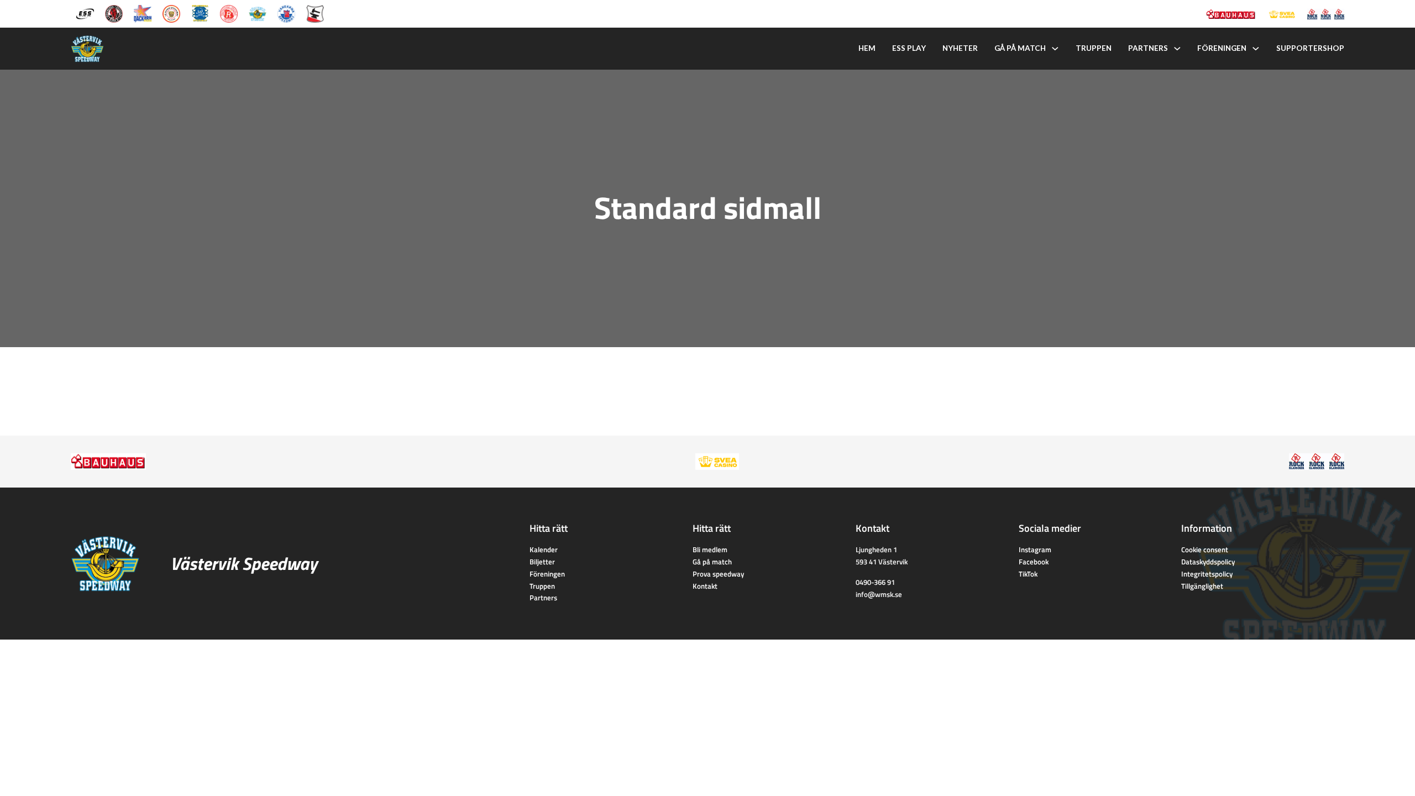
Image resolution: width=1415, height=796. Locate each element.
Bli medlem (710, 549)
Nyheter (960, 48)
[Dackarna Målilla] (142, 13)
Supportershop (1310, 48)
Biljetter (542, 561)
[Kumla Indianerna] (114, 13)
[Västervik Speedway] (257, 13)
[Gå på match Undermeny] (1055, 48)
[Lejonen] (171, 13)
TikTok (1028, 573)
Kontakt (705, 585)
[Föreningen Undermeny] (1256, 48)
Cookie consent (1204, 549)
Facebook (1034, 561)
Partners (1148, 48)
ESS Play (909, 48)
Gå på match (1020, 48)
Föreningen (1221, 48)
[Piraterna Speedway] (200, 13)
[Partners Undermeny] (1177, 48)
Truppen (1094, 48)
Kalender (544, 549)
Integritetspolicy (1207, 573)
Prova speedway (718, 573)
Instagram (1035, 549)
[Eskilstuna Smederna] (315, 13)
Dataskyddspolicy (1208, 561)
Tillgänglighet (1202, 585)
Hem (867, 48)
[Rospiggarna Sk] (229, 13)
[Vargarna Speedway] (286, 13)
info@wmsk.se (879, 594)
